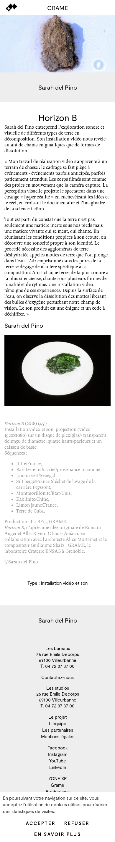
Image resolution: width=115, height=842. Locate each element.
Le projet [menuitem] (57, 717)
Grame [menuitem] (57, 785)
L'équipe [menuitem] (57, 723)
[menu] (11, 8)
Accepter (40, 823)
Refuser (76, 823)
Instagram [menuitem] (57, 754)
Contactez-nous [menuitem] (57, 677)
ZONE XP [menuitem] (57, 778)
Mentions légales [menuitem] (57, 736)
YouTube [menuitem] (57, 760)
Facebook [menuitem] (57, 747)
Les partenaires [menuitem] (57, 730)
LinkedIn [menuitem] (57, 767)
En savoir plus (57, 834)
